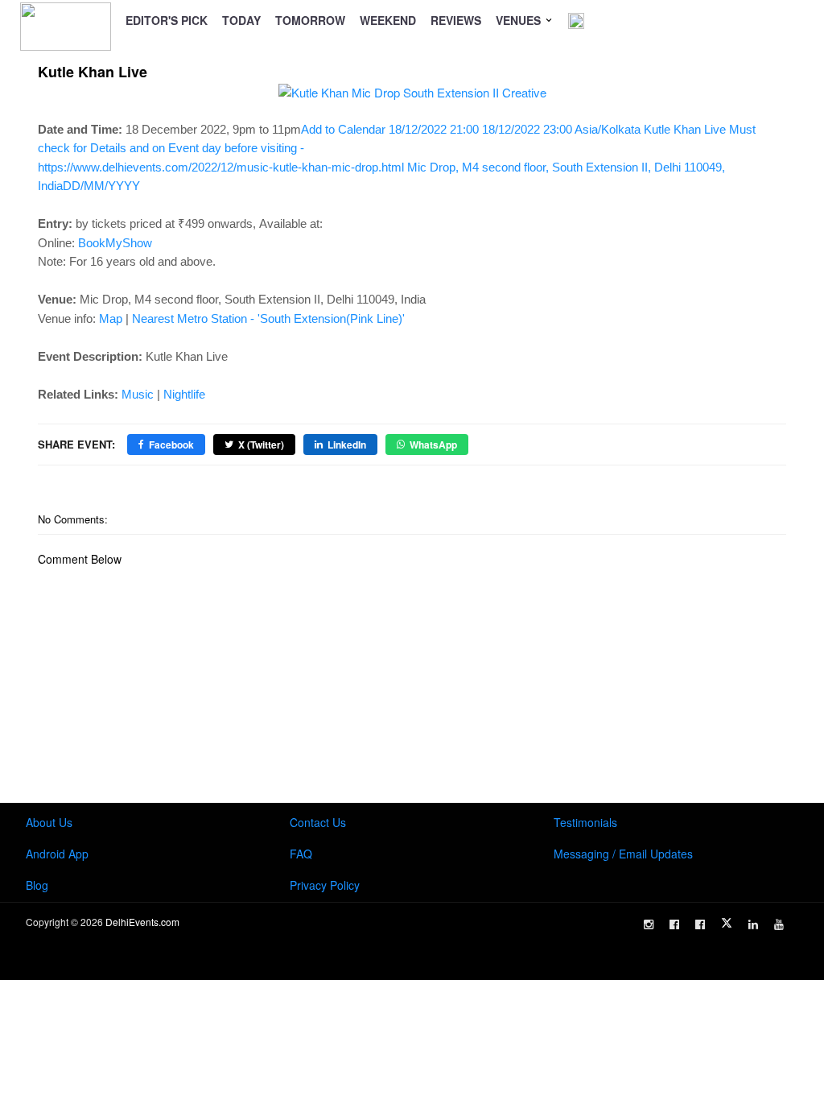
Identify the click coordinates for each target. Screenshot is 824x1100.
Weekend (388, 20)
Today (241, 20)
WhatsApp (433, 444)
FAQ (301, 854)
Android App (57, 854)
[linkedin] (753, 924)
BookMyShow (115, 243)
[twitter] (726, 922)
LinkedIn (347, 444)
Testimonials (585, 822)
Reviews (456, 20)
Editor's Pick (167, 20)
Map (110, 318)
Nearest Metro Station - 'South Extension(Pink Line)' (268, 318)
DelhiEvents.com (142, 921)
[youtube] (779, 924)
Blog (37, 885)
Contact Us (318, 822)
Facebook (171, 444)
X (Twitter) (261, 444)
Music (138, 394)
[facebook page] (674, 924)
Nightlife (184, 394)
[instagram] (648, 924)
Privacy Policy (325, 885)
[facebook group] (700, 924)
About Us (49, 822)
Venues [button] (520, 20)
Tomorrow (310, 20)
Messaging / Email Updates (623, 854)
